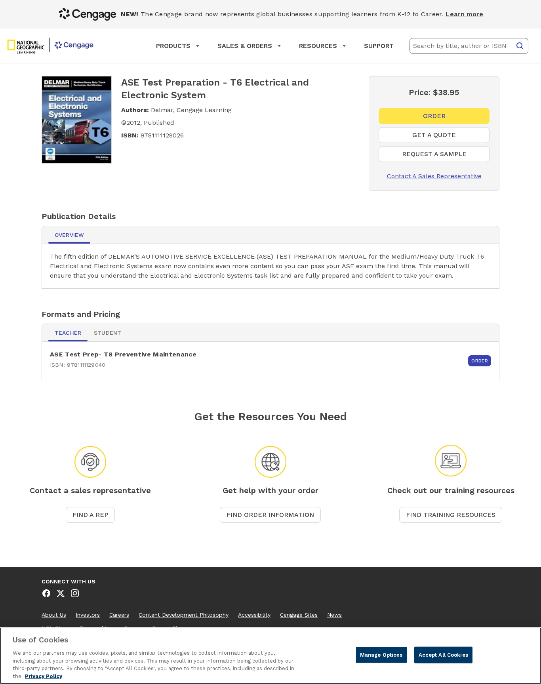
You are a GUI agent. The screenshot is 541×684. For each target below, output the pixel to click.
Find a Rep (90, 514)
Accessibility (254, 615)
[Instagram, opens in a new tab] (75, 593)
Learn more (464, 14)
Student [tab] (107, 333)
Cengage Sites (299, 615)
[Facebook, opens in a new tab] (46, 593)
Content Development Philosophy (184, 615)
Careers (119, 615)
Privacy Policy (43, 676)
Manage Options (381, 655)
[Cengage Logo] (50, 45)
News (334, 615)
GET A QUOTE (445, 137)
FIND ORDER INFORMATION (270, 514)
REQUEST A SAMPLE (446, 156)
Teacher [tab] (68, 333)
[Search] (520, 45)
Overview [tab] (69, 235)
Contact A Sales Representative (430, 176)
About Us (54, 615)
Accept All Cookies (443, 655)
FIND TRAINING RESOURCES (450, 514)
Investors (88, 615)
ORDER (440, 118)
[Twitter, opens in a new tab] (60, 593)
